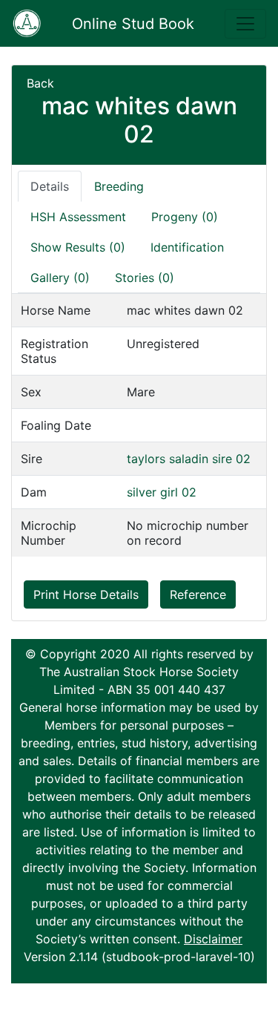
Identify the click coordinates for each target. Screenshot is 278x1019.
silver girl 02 (161, 492)
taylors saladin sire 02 (189, 458)
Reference (198, 594)
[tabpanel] (139, 425)
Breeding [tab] (119, 186)
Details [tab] (49, 186)
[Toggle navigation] (245, 24)
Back (40, 83)
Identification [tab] (187, 247)
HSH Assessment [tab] (78, 216)
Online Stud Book (133, 24)
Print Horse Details (86, 594)
